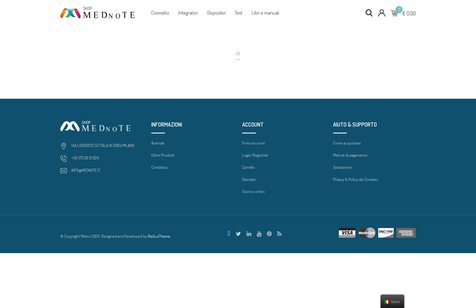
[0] (394, 13)
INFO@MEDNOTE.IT (85, 170)
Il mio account (253, 143)
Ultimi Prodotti (163, 155)
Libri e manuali (265, 13)
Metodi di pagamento (350, 155)
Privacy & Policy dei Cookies (355, 179)
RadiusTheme (159, 236)
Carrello (248, 167)
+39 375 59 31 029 (85, 157)
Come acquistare (347, 143)
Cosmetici (160, 13)
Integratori (188, 13)
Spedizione (342, 167)
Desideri (249, 179)
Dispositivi (216, 13)
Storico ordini (253, 191)
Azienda (157, 143)
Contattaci (159, 167)
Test (238, 13)
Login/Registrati (255, 155)
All (238, 53)
